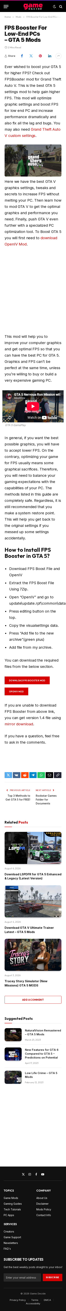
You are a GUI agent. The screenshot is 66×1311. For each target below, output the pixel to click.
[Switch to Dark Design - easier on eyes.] (54, 6)
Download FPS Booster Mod (27, 680)
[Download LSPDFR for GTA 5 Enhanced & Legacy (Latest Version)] (33, 848)
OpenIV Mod (16, 691)
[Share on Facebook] (21, 56)
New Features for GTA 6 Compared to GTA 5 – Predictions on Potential (41, 1053)
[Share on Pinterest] (40, 56)
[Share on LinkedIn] (49, 56)
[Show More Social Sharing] (58, 56)
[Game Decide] (33, 7)
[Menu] (6, 6)
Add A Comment (33, 999)
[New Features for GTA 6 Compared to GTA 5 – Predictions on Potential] (13, 1054)
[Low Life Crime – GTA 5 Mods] (13, 1077)
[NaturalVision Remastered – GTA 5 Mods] (13, 1034)
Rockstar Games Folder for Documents (46, 799)
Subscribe (52, 1277)
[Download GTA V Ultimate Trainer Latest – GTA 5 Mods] (33, 901)
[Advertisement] (33, 290)
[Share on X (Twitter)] (31, 56)
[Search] (60, 6)
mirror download (19, 724)
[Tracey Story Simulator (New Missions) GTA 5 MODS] (33, 955)
